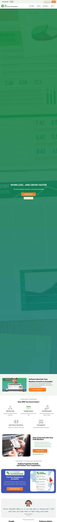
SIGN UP (53, 1)
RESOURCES (45, 5)
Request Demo (28, 194)
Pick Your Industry (37, 389)
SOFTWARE (31, 5)
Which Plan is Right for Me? (38, 454)
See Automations (15, 488)
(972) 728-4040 (5, 1)
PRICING (39, 5)
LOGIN (11, 1)
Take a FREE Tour (28, 198)
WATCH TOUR (47, 1)
